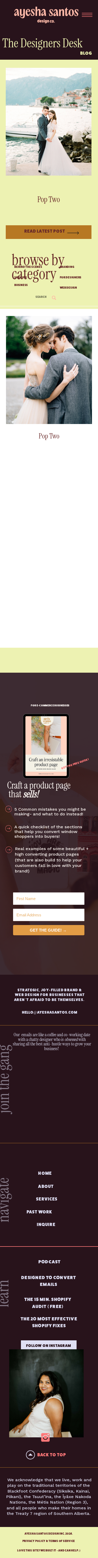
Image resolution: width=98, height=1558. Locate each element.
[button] (87, 15)
